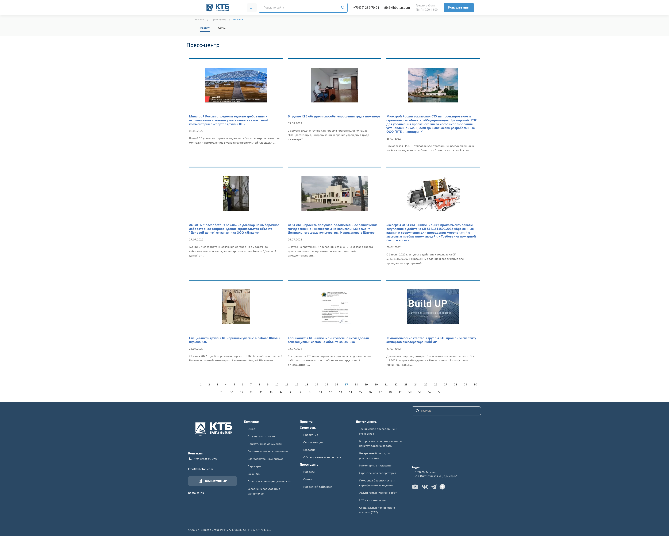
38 (290, 392)
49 (400, 392)
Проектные (310, 435)
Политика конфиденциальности (269, 481)
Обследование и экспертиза (322, 457)
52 (429, 392)
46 (370, 392)
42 (330, 392)
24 (415, 384)
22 (396, 384)
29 (465, 384)
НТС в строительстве (372, 500)
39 (300, 392)
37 (280, 392)
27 (445, 384)
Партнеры (254, 466)
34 (251, 392)
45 (360, 392)
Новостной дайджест (317, 487)
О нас (251, 429)
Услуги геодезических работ (378, 493)
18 (356, 384)
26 (435, 384)
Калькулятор (216, 481)
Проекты (306, 422)
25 (425, 384)
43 (340, 392)
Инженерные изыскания (375, 465)
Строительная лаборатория (377, 473)
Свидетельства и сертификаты (268, 451)
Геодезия (309, 450)
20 (376, 384)
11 (286, 384)
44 (350, 392)
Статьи (222, 28)
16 (336, 384)
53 (439, 392)
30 (475, 384)
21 (386, 384)
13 (306, 384)
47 (380, 392)
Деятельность (366, 422)
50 (410, 392)
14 (316, 384)
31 (221, 392)
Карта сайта (196, 493)
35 (261, 392)
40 (310, 392)
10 (276, 384)
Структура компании (261, 436)
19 (366, 384)
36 (270, 392)
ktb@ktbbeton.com (396, 7)
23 (405, 384)
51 (419, 392)
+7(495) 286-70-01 (366, 7)
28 (455, 384)
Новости (205, 27)
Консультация (459, 7)
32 (231, 392)
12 (296, 384)
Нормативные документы (265, 444)
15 (326, 384)
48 (390, 392)
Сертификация (313, 442)
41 (320, 392)
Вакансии (254, 474)
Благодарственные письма (265, 459)
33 (241, 392)
